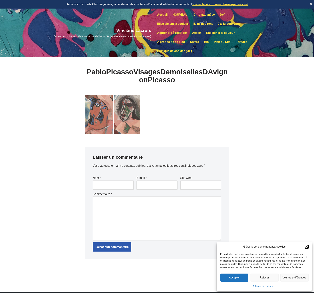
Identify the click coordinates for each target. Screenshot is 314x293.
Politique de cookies (263, 286)
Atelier (196, 32)
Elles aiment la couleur (172, 23)
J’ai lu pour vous (229, 23)
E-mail (141, 177)
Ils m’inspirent (203, 23)
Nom (97, 177)
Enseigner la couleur (220, 32)
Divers (194, 41)
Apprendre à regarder (172, 32)
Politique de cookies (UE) (174, 51)
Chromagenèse (204, 14)
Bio (206, 41)
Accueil (162, 14)
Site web (186, 177)
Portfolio (241, 41)
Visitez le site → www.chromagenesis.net (220, 4)
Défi (222, 14)
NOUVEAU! (180, 14)
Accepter (234, 277)
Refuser (264, 277)
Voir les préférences (294, 277)
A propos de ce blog (171, 41)
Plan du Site (222, 41)
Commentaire (102, 194)
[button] (307, 246)
